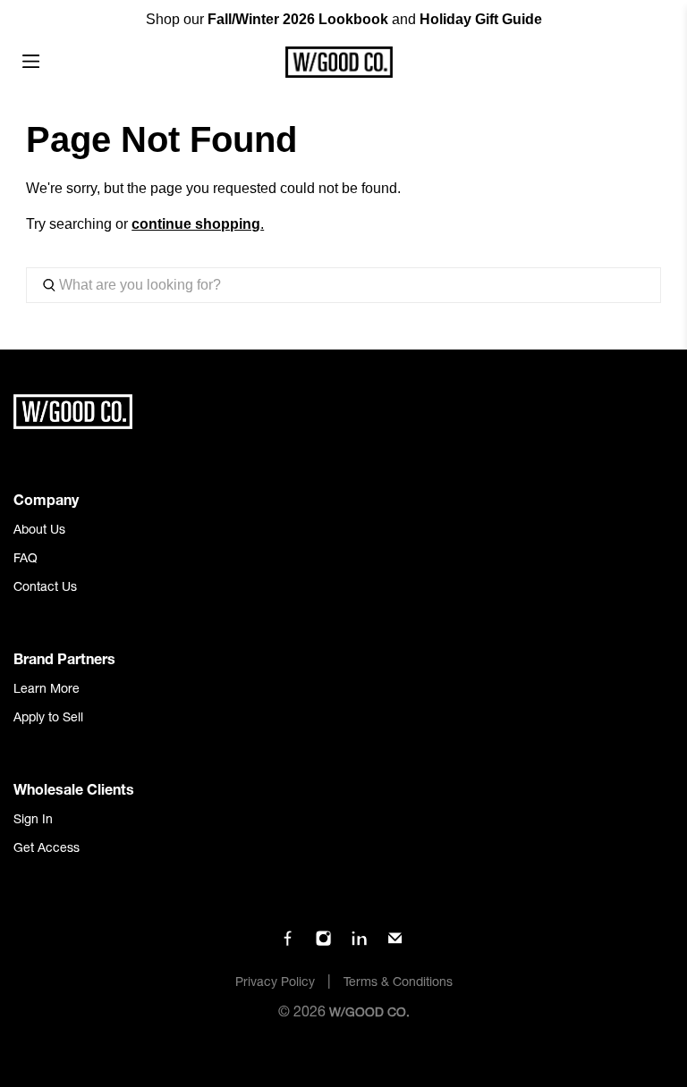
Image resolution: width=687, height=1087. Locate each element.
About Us (39, 531)
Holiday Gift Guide (481, 19)
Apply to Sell (48, 718)
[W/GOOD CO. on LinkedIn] (359, 944)
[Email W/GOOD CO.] (394, 944)
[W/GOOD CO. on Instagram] (323, 944)
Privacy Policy (275, 983)
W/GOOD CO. (369, 1013)
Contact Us (45, 588)
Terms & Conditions (398, 983)
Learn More (46, 690)
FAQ (25, 559)
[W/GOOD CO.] (339, 62)
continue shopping (195, 224)
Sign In (33, 820)
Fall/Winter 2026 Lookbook (298, 19)
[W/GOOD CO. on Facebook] (287, 944)
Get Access (46, 849)
